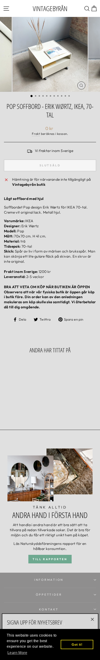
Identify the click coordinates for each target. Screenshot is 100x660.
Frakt (36, 134)
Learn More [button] (17, 653)
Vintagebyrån (50, 8)
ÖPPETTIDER (49, 594)
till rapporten (50, 559)
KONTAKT (48, 609)
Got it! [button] (77, 644)
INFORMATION (48, 579)
